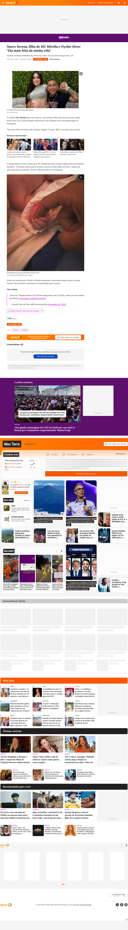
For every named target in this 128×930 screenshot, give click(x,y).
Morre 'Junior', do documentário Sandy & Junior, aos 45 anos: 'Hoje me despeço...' (21, 831)
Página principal (12, 2)
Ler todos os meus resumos (86, 474)
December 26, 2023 (57, 304)
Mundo (12, 715)
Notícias (17, 424)
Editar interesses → (121, 454)
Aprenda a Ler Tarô (21, 492)
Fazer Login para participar (45, 356)
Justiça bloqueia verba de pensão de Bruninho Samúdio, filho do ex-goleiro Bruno (79, 815)
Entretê (24, 330)
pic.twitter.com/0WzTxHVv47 (33, 298)
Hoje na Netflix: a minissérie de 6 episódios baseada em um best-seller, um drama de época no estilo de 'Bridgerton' (47, 815)
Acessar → (27, 500)
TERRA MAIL (91, 3)
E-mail (119, 3)
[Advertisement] (112, 775)
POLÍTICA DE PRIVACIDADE (82, 905)
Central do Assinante (105, 3)
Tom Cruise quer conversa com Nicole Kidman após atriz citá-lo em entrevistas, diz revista (21, 775)
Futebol (77, 701)
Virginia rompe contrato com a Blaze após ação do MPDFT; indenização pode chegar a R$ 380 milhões (85, 831)
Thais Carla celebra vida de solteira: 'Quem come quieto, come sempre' (46, 759)
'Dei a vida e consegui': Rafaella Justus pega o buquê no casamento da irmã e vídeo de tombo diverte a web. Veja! (79, 759)
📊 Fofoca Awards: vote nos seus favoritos (23, 311)
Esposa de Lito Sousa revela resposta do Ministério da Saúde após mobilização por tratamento (54, 775)
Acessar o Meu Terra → (31, 444)
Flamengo (45, 701)
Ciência (12, 686)
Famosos (15, 330)
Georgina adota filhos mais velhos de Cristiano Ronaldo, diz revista (86, 774)
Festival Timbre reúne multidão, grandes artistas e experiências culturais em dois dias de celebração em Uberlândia (54, 831)
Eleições (77, 686)
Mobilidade (13, 701)
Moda (44, 686)
